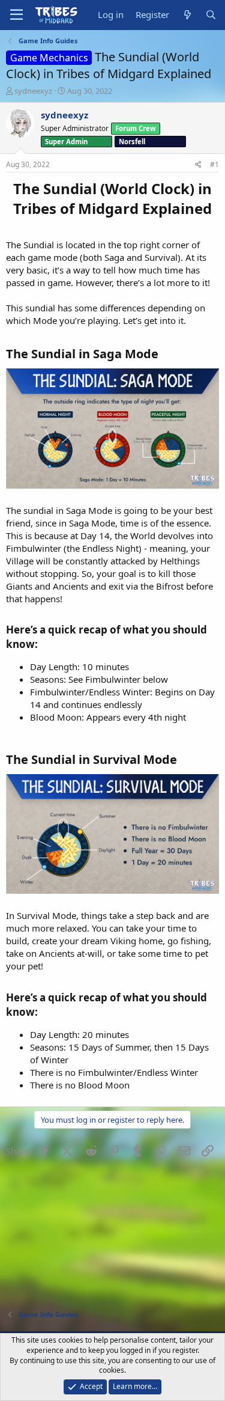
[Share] (198, 165)
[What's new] (187, 15)
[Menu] (16, 15)
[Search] (211, 15)
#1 (214, 164)
